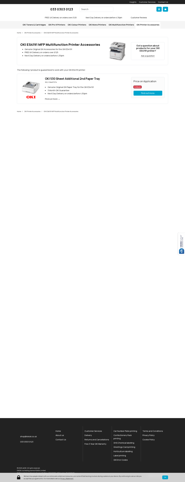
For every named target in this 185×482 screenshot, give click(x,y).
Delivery (88, 435)
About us (60, 435)
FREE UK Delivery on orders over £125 (61, 17)
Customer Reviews (139, 17)
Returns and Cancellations (97, 439)
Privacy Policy (148, 435)
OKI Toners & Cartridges (34, 24)
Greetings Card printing (124, 447)
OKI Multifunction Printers (121, 24)
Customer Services (147, 2)
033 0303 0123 (61, 9)
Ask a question (148, 55)
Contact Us (163, 2)
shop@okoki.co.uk (28, 436)
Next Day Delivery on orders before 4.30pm (104, 17)
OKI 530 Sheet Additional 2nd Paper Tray (72, 79)
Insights (133, 2)
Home (19, 33)
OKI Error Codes (120, 460)
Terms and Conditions (152, 431)
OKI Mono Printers (97, 24)
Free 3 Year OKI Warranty (95, 444)
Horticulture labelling (123, 451)
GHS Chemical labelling (123, 443)
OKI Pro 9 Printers (56, 24)
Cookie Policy (148, 439)
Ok (165, 477)
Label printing (119, 455)
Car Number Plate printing (125, 431)
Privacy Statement (66, 479)
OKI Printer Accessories (148, 24)
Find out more (51, 98)
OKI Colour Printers (77, 24)
